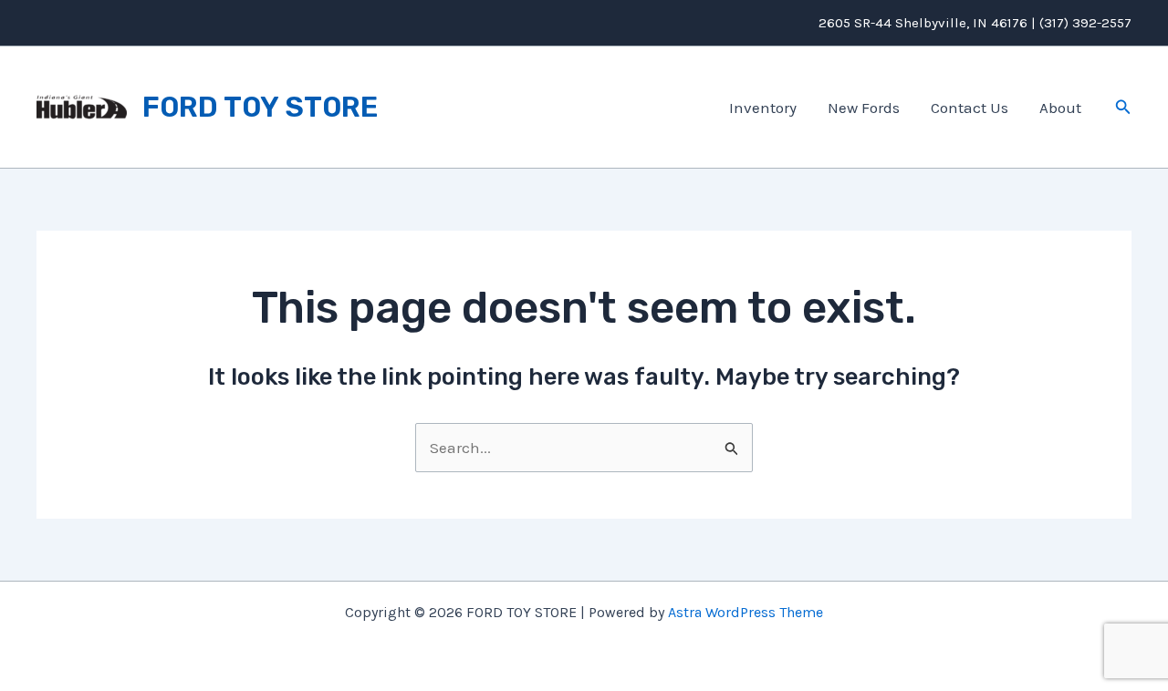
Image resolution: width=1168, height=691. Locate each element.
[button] (1123, 107)
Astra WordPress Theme (745, 612)
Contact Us (969, 107)
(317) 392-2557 (1085, 23)
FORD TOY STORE (260, 107)
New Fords (864, 107)
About (1060, 107)
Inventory (763, 107)
